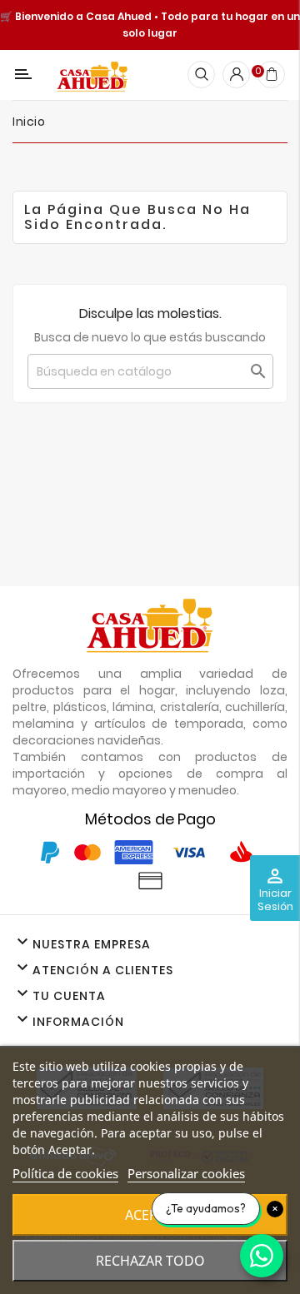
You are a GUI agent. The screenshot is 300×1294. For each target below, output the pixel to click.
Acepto (150, 1215)
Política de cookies (65, 1173)
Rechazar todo (150, 1261)
